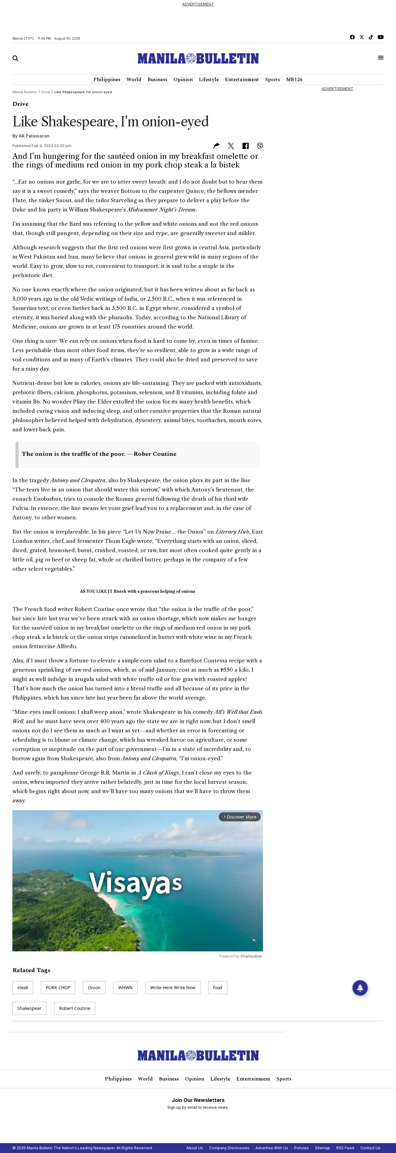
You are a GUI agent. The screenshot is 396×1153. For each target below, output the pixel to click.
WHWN (125, 987)
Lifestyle (209, 79)
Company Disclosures (229, 1148)
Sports (272, 79)
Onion (94, 987)
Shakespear (29, 1008)
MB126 (294, 79)
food (217, 987)
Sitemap (322, 1148)
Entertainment (242, 79)
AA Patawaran (34, 135)
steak (22, 987)
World (134, 79)
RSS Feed (345, 1148)
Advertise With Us (272, 1148)
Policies (301, 1148)
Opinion (183, 79)
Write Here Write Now (173, 987)
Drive (20, 104)
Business (157, 79)
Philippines (106, 79)
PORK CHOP (58, 987)
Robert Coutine (74, 1008)
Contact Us (370, 1148)
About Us (194, 1148)
